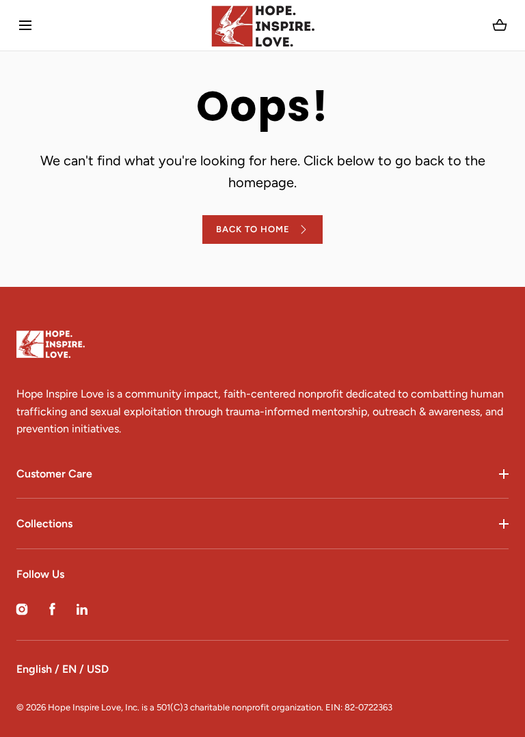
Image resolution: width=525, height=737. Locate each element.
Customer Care (54, 473)
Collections (44, 523)
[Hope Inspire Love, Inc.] (262, 25)
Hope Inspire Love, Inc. (93, 707)
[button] (24, 25)
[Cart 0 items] (500, 25)
